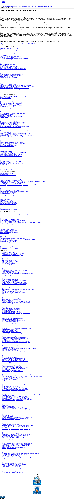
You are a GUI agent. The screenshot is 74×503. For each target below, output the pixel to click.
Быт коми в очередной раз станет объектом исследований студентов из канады (16, 429)
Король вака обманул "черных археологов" (7, 206)
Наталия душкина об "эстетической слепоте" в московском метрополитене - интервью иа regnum (19, 414)
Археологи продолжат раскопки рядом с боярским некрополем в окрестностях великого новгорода (19, 383)
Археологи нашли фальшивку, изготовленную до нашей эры (10, 225)
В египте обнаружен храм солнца (6, 158)
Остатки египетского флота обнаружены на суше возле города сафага (12, 163)
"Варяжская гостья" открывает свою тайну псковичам (9, 111)
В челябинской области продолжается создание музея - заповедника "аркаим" (15, 445)
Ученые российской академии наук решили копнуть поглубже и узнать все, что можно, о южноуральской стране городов (23, 376)
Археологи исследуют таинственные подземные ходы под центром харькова (15, 270)
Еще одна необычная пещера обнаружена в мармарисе (9, 190)
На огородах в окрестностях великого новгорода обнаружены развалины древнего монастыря (18, 333)
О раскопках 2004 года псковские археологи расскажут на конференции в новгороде (17, 470)
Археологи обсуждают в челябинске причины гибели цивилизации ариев (15, 317)
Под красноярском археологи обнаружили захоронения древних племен (14, 297)
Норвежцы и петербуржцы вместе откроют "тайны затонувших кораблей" (15, 363)
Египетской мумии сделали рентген (6, 144)
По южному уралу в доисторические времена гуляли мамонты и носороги (15, 283)
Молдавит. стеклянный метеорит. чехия (7, 231)
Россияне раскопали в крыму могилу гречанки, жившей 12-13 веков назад (13, 60)
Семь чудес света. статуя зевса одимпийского (8, 71)
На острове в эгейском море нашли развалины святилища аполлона (14, 386)
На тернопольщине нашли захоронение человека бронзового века (11, 74)
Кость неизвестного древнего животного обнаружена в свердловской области (15, 345)
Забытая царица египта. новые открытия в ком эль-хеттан (10, 104)
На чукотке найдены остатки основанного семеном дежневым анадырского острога (16, 328)
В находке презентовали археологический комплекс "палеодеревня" (14, 274)
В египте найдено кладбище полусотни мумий (8, 145)
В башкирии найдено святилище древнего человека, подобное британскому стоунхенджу (15, 85)
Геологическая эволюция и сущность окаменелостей (9, 141)
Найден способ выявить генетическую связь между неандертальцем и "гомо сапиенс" (17, 434)
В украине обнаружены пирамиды (6, 151)
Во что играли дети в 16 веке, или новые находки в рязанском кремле (12, 83)
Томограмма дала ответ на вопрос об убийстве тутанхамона (10, 150)
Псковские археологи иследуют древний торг (10, 350)
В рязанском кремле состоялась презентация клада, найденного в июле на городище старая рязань (17, 218)
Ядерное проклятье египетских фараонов (7, 153)
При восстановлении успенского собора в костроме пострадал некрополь (15, 418)
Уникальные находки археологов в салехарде (8, 84)
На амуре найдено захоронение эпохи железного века (9, 248)
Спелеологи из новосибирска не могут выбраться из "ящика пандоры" (14, 464)
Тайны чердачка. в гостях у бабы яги (8, 416)
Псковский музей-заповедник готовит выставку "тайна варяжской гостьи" (13, 68)
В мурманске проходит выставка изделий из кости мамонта (10, 127)
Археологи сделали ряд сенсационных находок (8, 159)
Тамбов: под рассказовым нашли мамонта (9, 347)
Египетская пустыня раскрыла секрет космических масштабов (11, 156)
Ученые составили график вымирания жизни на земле (11, 465)
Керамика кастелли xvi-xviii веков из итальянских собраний (12, 259)
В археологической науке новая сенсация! (7, 237)
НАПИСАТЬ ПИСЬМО (4, 501)
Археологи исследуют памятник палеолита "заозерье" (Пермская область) (13, 238)
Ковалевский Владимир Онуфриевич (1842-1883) (8, 168)
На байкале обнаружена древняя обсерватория (8, 202)
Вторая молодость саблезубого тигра (6, 188)
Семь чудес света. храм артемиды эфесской (7, 76)
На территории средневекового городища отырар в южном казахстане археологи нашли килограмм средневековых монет (21, 222)
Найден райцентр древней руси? (6, 200)
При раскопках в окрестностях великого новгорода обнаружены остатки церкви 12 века (17, 374)
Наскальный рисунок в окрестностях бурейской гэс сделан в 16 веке (14, 375)
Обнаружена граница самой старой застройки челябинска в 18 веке (14, 359)
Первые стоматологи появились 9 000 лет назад (8, 246)
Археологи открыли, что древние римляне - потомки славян (12, 264)
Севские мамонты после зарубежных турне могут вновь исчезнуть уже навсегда (14, 103)
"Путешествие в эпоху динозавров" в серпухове (10, 455)
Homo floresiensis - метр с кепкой (6, 189)
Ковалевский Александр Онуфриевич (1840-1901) (9, 167)
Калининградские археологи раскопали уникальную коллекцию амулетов (13, 220)
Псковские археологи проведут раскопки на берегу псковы (10, 109)
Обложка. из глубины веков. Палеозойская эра (8, 175)
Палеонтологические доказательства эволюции (8, 230)
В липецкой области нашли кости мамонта (9, 330)
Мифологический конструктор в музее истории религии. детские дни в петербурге (14, 130)
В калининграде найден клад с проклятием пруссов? (9, 219)
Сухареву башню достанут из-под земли (9, 260)
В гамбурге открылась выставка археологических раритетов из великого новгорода (14, 126)
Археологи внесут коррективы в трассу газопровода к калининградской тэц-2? (16, 444)
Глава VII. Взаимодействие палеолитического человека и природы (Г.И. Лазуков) (14, 185)
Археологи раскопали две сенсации (6, 82)
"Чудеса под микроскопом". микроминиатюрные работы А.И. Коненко (12, 122)
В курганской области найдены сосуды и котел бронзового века (11, 81)
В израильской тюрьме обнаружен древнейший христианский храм (14, 280)
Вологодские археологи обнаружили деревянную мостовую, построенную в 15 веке (14, 88)
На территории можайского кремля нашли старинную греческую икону (14, 305)
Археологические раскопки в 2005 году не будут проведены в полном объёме (15, 398)
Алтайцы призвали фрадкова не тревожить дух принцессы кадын (13, 362)
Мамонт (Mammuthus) (4, 174)
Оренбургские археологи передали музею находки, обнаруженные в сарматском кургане (15, 78)
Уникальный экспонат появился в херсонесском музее (11, 366)
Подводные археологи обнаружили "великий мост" (9, 240)
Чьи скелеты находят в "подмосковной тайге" (10, 353)
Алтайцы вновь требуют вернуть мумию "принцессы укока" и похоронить (15, 454)
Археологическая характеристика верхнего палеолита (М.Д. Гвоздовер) (12, 182)
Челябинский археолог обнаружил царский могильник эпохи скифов (14, 323)
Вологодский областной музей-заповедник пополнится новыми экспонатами (15, 341)
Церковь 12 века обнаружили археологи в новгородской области (13, 360)
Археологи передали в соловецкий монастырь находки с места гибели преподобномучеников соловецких (18, 135)
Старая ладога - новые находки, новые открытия (8, 67)
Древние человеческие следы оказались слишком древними (12, 272)
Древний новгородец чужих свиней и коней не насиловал (12, 354)
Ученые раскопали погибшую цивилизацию (8, 92)
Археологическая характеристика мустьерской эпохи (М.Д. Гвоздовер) (12, 179)
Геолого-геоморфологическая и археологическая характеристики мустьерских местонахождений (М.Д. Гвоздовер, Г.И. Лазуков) (22, 181)
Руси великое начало (4, 65)
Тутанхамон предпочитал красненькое (7, 146)
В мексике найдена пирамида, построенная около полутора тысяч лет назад (13, 208)
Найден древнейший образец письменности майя (8, 209)
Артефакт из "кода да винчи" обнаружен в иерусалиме (9, 50)
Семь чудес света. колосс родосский (6, 73)
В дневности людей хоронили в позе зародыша (8, 77)
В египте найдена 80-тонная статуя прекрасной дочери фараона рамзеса (12, 143)
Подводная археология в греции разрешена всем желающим (12, 268)
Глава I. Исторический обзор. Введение (7, 140)
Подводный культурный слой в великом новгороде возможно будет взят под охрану (16, 408)
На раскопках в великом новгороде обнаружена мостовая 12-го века (12, 79)
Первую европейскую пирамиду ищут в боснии (8, 203)
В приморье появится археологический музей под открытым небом (14, 275)
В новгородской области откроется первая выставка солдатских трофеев (12, 123)
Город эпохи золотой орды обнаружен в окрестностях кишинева (13, 320)
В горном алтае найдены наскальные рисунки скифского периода (13, 321)
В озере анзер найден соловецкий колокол (9, 290)
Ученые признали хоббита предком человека (10, 442)
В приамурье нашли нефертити (5, 162)
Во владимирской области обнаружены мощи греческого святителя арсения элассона (17, 322)
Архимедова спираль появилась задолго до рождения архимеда (11, 91)
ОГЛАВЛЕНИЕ (30, 43)
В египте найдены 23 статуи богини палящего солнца (9, 247)
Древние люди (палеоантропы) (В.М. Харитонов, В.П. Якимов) (11, 180)
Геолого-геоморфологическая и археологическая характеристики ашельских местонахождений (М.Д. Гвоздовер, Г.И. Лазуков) (22, 177)
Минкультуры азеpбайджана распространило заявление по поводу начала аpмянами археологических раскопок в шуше (22, 450)
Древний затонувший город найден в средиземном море (10, 87)
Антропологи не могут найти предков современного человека (11, 194)
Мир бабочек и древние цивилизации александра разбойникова (11, 110)
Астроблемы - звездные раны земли (8, 252)
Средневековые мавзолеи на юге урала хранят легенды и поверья (13, 299)
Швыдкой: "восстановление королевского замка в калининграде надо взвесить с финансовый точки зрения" (21, 394)
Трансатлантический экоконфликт (8, 271)
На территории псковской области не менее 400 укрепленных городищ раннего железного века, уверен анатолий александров (24, 334)
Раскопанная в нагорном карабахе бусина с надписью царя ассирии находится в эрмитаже (15, 101)
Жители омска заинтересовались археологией (8, 107)
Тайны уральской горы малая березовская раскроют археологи (11, 56)
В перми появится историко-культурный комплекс (11, 419)
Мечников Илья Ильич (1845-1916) (6, 169)
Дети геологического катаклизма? (8, 306)
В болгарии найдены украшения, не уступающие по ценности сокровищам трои (14, 236)
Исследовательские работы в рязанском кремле (10, 380)
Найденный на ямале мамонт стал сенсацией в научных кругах (11, 105)
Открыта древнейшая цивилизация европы (7, 64)
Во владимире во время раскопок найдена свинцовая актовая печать (14, 428)
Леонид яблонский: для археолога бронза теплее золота (9, 52)
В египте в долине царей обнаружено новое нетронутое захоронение (12, 160)
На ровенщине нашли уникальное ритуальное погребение (10, 224)
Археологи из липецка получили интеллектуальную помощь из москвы (12, 54)
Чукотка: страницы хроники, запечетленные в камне (9, 129)
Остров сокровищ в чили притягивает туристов (10, 300)
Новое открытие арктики (4, 137)
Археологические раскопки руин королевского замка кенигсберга (11, 108)
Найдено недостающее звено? (5, 199)
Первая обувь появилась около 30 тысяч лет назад (10, 349)
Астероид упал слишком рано (7, 403)
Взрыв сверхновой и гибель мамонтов (9, 281)
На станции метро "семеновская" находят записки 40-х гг (12, 385)
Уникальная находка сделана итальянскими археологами (10, 245)
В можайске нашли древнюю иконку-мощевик (10, 319)
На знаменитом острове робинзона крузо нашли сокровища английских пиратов (16, 313)
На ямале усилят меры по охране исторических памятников (12, 400)
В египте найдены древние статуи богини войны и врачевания (11, 155)
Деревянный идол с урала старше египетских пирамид (9, 49)
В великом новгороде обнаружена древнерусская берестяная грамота (14, 352)
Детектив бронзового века (4, 90)
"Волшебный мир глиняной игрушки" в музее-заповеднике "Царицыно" (12, 102)
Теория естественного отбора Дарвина (7, 229)
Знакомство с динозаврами (5, 97)
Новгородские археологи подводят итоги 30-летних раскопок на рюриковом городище (17, 303)
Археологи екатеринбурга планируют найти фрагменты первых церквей (13, 53)
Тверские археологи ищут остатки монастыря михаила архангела (13, 390)
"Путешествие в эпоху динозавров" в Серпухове (8, 124)
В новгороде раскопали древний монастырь (10, 329)
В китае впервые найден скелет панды (9, 448)
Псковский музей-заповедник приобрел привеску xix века (12, 294)
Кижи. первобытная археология (5, 118)
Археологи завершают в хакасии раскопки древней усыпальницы (13, 351)
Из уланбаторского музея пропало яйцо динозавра (11, 311)
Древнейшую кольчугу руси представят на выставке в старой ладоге (12, 136)
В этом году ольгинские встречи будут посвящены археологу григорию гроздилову (16, 468)
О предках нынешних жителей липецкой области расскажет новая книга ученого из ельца (18, 289)
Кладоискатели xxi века (4, 233)
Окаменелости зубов (4, 187)
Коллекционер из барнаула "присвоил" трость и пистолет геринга (13, 368)
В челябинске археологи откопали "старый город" (11, 365)
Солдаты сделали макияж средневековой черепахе (9, 72)
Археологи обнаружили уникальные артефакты (8, 241)
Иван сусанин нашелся (6, 432)
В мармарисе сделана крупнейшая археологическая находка (12, 335)
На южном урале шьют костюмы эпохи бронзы (10, 441)
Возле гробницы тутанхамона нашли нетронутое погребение (10, 161)
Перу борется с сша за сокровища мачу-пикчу (8, 100)
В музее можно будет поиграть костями (7, 106)
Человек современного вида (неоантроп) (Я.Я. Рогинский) (10, 183)
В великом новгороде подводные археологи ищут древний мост (13, 411)
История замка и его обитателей (7, 451)
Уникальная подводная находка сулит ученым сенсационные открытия (12, 213)
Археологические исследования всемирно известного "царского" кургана (13, 131)
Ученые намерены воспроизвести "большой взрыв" (11, 466)
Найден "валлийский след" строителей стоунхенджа (11, 370)
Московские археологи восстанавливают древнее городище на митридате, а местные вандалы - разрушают (20, 356)
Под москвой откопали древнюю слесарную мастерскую (10, 63)
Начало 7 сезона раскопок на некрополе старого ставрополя (12, 407)
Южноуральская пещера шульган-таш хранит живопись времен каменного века (14, 191)
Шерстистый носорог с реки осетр (8, 307)
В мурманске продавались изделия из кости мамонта (9, 125)
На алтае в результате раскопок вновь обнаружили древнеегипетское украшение (16, 276)
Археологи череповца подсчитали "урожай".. (10, 265)
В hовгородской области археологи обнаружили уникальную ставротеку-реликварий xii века (16, 242)
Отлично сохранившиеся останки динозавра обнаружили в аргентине (14, 253)
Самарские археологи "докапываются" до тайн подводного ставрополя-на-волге (14, 58)
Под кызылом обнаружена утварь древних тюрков (9, 66)
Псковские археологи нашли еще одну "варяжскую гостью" (10, 75)
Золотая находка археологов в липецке (9, 288)
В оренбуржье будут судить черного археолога (10, 261)
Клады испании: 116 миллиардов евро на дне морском (9, 221)
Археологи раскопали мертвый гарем (8, 326)
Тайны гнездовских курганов (5, 132)
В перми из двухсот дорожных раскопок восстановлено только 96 (13, 384)
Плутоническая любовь (6, 405)
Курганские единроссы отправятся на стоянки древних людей (13, 387)
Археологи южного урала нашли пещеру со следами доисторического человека (16, 327)
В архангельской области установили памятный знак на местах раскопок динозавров (17, 443)
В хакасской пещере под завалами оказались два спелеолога (12, 463)
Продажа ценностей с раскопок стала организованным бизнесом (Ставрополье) (16, 438)
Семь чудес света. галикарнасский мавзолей (8, 204)
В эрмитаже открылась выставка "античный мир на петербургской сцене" (13, 69)
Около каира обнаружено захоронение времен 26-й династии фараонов (14, 316)
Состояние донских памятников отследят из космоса (11, 309)
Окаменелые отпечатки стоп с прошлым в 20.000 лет (11, 254)
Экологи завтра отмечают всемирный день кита (10, 452)
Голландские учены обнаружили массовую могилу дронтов (12, 255)
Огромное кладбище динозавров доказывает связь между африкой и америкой (15, 461)
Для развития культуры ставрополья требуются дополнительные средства (15, 435)
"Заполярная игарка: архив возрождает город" (10, 378)
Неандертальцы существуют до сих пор (7, 193)
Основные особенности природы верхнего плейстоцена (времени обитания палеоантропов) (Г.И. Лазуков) (18, 178)
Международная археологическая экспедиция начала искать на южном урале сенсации (17, 399)
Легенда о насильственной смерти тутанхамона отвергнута (10, 148)
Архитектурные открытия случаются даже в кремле (11, 424)
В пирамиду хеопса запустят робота (6, 201)
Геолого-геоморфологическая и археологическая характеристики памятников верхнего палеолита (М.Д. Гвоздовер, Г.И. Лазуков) (22, 184)
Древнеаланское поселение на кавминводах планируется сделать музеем (14, 337)
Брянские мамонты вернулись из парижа (7, 114)
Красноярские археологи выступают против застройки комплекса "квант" (15, 397)
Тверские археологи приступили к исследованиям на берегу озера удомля (15, 382)
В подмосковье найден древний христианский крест (9, 48)
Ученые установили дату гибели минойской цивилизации (10, 89)
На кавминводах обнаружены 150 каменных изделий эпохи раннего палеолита (16, 402)
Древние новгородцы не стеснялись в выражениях (9, 217)
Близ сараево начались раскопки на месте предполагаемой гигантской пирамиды (14, 207)
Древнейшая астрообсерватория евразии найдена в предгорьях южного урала (15, 287)
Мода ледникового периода (5, 164)
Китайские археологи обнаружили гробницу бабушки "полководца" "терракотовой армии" (16, 80)
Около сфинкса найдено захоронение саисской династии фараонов (13, 315)
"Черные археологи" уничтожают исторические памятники (10, 216)
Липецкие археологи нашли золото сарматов (8, 235)
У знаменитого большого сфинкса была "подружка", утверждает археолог (13, 152)
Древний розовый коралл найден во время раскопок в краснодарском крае (13, 134)
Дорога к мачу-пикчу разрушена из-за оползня (10, 293)
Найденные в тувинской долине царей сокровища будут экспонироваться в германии (15, 133)
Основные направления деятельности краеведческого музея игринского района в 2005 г (15, 119)
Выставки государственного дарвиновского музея (11, 467)
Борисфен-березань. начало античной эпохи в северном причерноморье (12, 113)
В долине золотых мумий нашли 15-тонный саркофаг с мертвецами (12, 142)
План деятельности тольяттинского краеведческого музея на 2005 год (12, 116)
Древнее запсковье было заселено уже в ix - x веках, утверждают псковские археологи (17, 301)
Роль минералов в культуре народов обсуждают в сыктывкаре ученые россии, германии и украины (17, 239)
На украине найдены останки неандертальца (8, 192)
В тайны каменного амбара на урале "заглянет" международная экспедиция (13, 59)
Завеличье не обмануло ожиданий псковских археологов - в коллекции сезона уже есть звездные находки (18, 86)
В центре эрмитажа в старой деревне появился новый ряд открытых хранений (15, 267)
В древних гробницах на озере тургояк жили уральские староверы (13, 292)
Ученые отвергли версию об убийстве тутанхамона (9, 149)
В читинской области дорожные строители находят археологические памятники (14, 51)
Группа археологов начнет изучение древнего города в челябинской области (13, 61)
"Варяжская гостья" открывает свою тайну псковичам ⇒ (44, 43)
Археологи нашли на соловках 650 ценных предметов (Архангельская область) (14, 214)
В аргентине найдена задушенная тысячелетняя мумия (11, 291)
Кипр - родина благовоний (7, 446)
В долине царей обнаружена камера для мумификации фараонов (11, 154)
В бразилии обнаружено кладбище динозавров (10, 462)
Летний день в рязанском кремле (6, 112)
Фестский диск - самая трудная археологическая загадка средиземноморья (15, 346)
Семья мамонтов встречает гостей (6, 115)
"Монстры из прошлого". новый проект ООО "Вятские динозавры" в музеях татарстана (15, 121)
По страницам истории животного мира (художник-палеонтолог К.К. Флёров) (13, 96)
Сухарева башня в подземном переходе (9, 257)
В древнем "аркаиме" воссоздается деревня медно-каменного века (13, 447)
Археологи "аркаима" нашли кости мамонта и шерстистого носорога (14, 284)
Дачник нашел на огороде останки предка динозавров (11, 332)
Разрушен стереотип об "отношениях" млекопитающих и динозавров (14, 471)
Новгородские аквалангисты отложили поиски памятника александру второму (16, 409)
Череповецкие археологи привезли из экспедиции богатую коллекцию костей (13, 120)
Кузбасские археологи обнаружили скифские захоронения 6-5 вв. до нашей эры (16, 367)
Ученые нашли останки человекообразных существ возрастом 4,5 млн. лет (15, 469)
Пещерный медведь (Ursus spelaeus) (6, 173)
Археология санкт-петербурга (7, 460)
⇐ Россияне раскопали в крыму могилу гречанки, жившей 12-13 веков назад (13, 43)
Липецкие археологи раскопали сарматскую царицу (9, 232)
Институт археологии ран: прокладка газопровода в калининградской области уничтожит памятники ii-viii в (21, 453)
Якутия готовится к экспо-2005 (5, 98)
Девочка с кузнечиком (4, 117)
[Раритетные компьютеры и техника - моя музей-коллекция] (37, 484)
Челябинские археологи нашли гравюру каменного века (10, 195)
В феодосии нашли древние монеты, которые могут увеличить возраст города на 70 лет (15, 223)
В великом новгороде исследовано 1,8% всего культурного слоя (13, 336)
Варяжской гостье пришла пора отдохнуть (7, 57)
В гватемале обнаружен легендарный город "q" (10, 298)
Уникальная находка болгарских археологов (8, 243)
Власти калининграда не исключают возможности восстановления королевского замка (17, 417)
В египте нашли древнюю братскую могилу (10, 279)
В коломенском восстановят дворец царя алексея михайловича (13, 278)
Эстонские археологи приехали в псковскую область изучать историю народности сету (17, 412)
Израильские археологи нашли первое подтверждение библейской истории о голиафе (17, 277)
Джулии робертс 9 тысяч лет (5, 55)
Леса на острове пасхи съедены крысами (9, 263)
